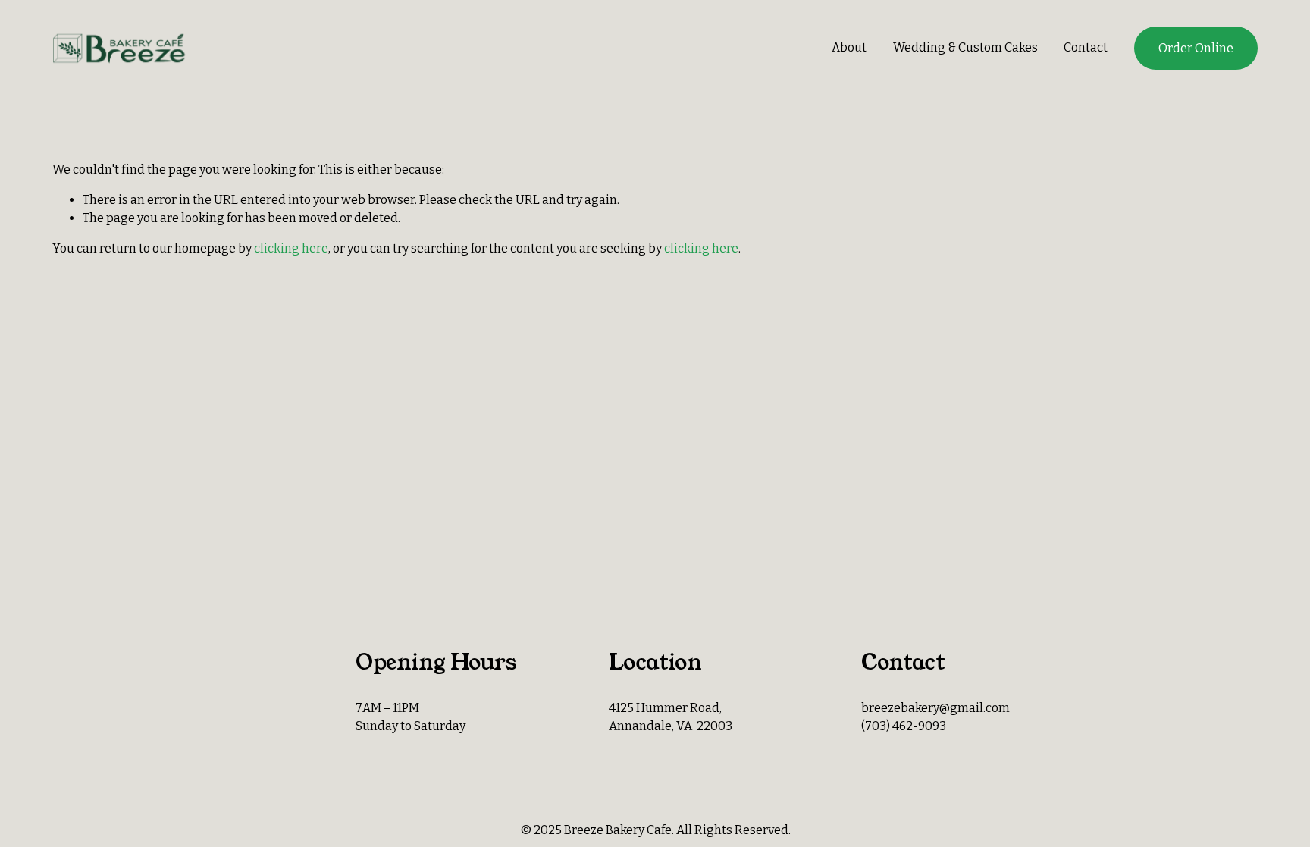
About (849, 47)
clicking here (291, 248)
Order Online (1195, 48)
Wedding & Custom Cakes (965, 47)
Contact (1086, 47)
